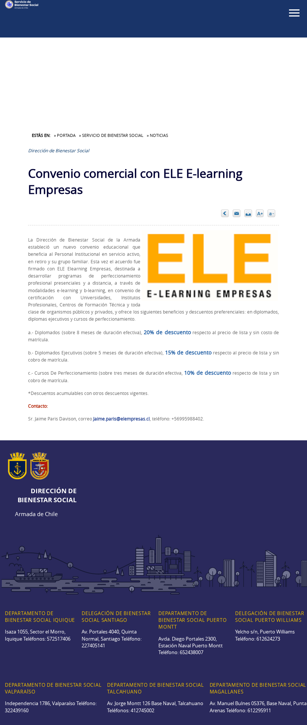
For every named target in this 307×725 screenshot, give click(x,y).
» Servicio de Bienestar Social (111, 135)
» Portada (65, 135)
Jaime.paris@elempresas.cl (121, 419)
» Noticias (157, 135)
